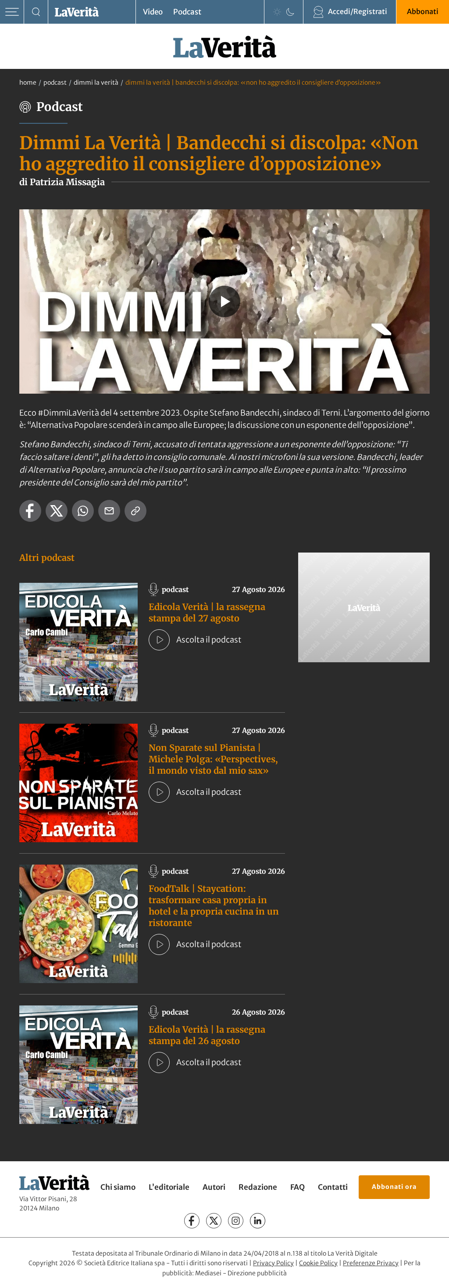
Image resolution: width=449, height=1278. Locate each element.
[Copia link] (135, 511)
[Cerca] (36, 12)
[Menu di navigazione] (12, 12)
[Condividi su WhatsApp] (83, 511)
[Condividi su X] (57, 511)
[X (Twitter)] (213, 1220)
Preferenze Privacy (371, 1263)
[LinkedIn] (257, 1220)
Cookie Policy (318, 1263)
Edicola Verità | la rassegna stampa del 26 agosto (207, 1035)
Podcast (187, 12)
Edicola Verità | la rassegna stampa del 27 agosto (207, 612)
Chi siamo (117, 1187)
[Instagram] (235, 1220)
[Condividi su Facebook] (30, 511)
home (27, 82)
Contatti (333, 1187)
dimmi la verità (96, 82)
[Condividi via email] (109, 511)
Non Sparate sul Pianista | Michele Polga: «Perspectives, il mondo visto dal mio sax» (213, 759)
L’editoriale (169, 1187)
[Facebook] (192, 1220)
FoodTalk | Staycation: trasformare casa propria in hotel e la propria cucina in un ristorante (214, 905)
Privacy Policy (273, 1263)
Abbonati (422, 11)
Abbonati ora (394, 1187)
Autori (214, 1187)
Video (153, 12)
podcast (55, 82)
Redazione (258, 1187)
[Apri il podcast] (159, 639)
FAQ (297, 1187)
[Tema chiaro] (277, 12)
